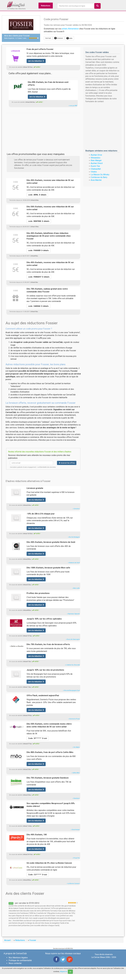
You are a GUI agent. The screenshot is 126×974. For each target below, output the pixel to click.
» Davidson (76, 798)
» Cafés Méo (76, 773)
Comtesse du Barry (99, 177)
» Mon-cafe (76, 588)
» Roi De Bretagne (74, 537)
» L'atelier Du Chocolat (72, 665)
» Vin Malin (76, 747)
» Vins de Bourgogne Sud (71, 690)
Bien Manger (96, 160)
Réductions (45, 6)
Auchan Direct (97, 163)
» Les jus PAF (73, 105)
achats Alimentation (70, 29)
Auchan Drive (96, 155)
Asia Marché (96, 180)
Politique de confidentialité (20, 960)
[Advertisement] (43, 130)
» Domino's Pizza (74, 719)
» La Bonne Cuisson (73, 883)
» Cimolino (76, 508)
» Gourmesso (75, 829)
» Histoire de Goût (74, 562)
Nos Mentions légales (18, 957)
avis (69, 38)
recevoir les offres (67, 463)
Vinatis (94, 172)
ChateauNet (96, 169)
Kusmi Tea (95, 166)
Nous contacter (15, 963)
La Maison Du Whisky (100, 174)
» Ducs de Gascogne (73, 639)
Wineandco (95, 158)
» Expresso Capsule (73, 614)
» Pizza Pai (76, 858)
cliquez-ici (63, 971)
